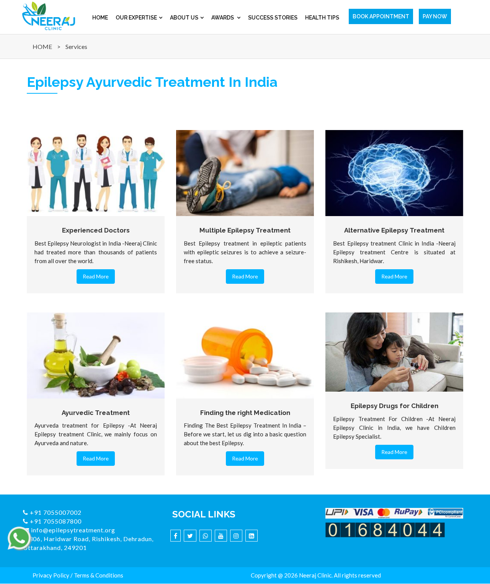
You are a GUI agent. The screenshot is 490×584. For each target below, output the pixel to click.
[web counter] (385, 528)
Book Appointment (381, 16)
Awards (223, 18)
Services (76, 46)
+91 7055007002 (55, 512)
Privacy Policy (51, 575)
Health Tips (322, 18)
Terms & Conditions (98, 575)
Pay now (435, 16)
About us (184, 18)
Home (100, 18)
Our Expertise (136, 18)
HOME (42, 46)
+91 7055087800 (55, 521)
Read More (96, 276)
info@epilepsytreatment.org (72, 530)
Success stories (272, 18)
